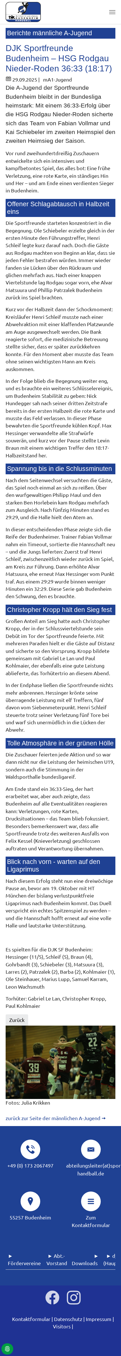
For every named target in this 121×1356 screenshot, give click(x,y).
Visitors (62, 1326)
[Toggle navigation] (112, 12)
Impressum (98, 1319)
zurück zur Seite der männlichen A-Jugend (53, 1118)
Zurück (16, 1020)
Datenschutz (68, 1319)
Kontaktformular (31, 1319)
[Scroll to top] (107, 1342)
